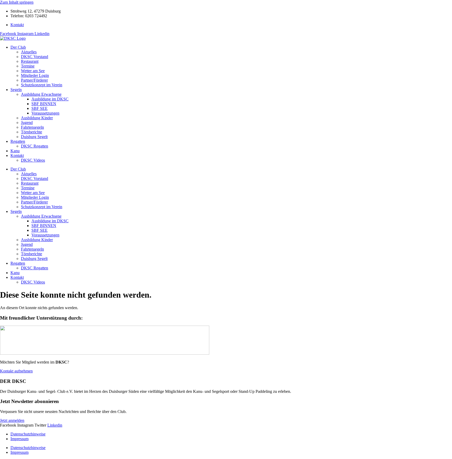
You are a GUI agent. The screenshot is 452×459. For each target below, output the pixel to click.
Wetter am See (33, 71)
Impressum (19, 439)
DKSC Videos (33, 160)
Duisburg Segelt (34, 136)
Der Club (18, 47)
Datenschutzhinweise (28, 434)
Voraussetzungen (45, 113)
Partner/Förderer (34, 80)
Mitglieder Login (35, 75)
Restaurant (29, 61)
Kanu (15, 151)
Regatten (17, 141)
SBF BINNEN (43, 103)
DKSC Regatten (34, 146)
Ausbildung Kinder (37, 118)
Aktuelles (29, 52)
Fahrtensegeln (32, 127)
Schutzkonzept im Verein (41, 85)
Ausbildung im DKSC (50, 99)
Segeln (16, 89)
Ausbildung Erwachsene (41, 94)
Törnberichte (31, 132)
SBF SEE (39, 108)
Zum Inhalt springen (16, 2)
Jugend (27, 122)
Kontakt (17, 155)
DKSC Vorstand (34, 56)
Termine (28, 66)
